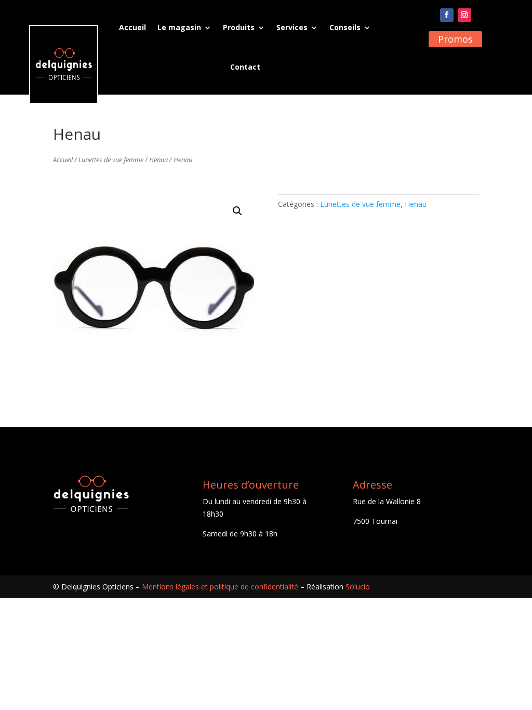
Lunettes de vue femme (110, 159)
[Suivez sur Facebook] (447, 15)
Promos (455, 39)
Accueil (132, 27)
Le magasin (179, 27)
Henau (158, 159)
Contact (245, 67)
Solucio (357, 586)
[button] (237, 211)
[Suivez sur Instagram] (464, 15)
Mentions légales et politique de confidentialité (220, 586)
